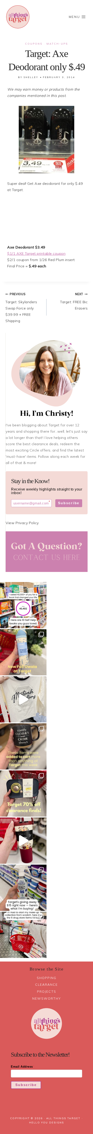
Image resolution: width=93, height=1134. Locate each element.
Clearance (46, 985)
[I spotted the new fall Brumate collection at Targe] (23, 841)
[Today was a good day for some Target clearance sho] (23, 793)
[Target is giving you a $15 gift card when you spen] (23, 888)
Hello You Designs (46, 1122)
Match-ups (57, 43)
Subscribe (68, 503)
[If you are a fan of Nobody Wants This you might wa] (23, 699)
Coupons (33, 43)
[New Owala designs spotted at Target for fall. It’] (23, 652)
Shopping (46, 978)
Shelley (30, 77)
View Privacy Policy (22, 523)
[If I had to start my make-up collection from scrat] (23, 935)
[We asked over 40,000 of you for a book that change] (23, 605)
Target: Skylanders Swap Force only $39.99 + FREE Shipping (21, 307)
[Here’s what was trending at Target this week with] (23, 746)
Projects (46, 992)
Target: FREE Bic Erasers (74, 301)
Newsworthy (46, 999)
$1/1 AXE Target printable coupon (36, 253)
